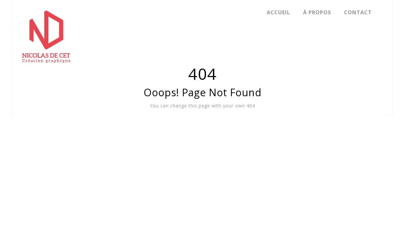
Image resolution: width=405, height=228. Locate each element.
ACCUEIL (278, 12)
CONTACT (358, 12)
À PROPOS (317, 12)
